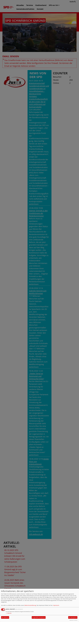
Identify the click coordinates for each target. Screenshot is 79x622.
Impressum (56, 605)
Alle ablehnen (5, 617)
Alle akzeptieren (73, 617)
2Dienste (8, 613)
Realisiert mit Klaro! (73, 620)
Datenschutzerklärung (30, 605)
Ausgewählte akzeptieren (38, 617)
